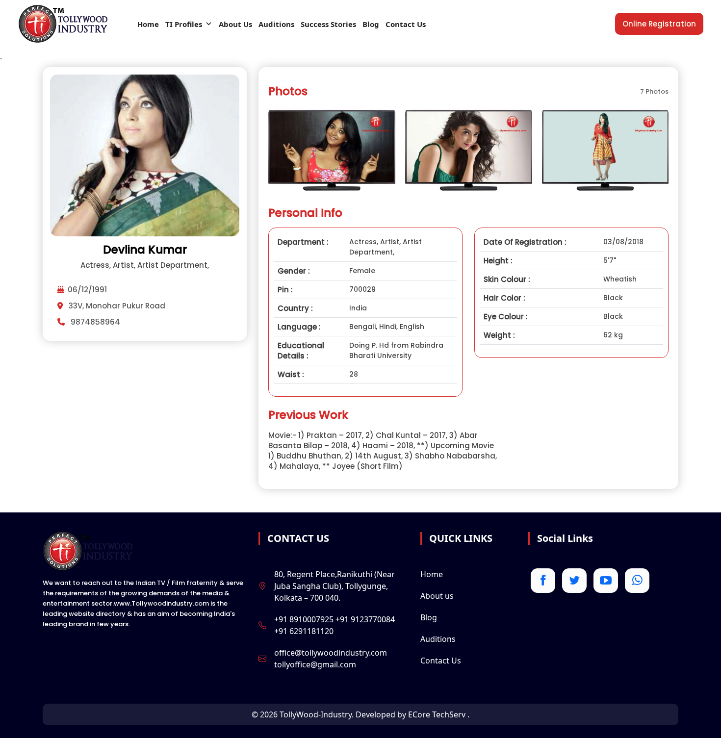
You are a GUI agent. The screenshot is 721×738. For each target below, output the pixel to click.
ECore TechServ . (438, 714)
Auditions (276, 24)
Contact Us (406, 24)
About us (437, 595)
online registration (659, 24)
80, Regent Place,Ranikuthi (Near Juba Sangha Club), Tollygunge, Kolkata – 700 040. (334, 586)
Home (148, 24)
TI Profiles (183, 24)
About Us (235, 24)
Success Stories (328, 24)
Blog (370, 24)
